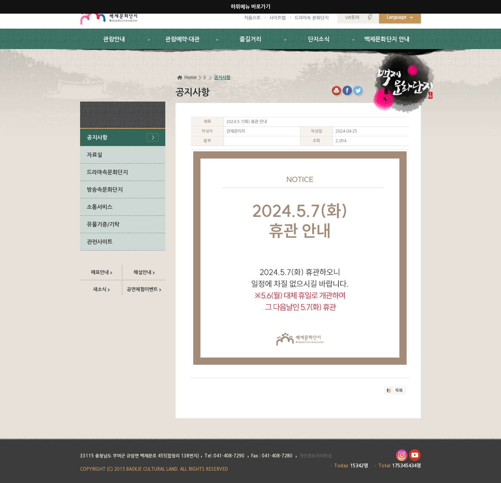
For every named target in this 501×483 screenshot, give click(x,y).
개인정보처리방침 (315, 456)
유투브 (415, 455)
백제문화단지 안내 (387, 39)
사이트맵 (277, 18)
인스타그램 (402, 455)
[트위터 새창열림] (358, 91)
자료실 (94, 154)
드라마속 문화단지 (311, 18)
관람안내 (114, 39)
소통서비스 (99, 207)
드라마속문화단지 (107, 172)
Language (397, 17)
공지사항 (97, 137)
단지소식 (319, 39)
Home (190, 77)
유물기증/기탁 (103, 224)
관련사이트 (99, 241)
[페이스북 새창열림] (348, 91)
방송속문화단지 (105, 189)
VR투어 (352, 17)
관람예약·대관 (182, 39)
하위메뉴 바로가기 (250, 6)
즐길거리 (250, 39)
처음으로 (252, 18)
